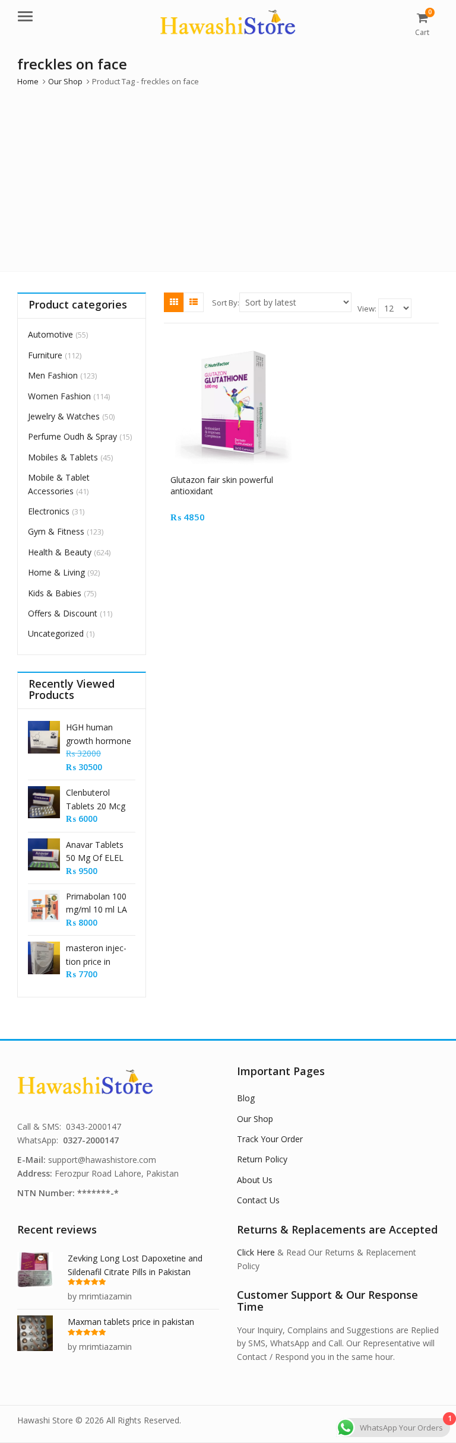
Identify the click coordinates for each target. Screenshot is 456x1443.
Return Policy (262, 1159)
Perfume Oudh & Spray (72, 436)
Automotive (50, 334)
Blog (246, 1098)
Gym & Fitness (56, 531)
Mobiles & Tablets (63, 457)
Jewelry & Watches (64, 416)
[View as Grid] (174, 302)
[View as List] (193, 302)
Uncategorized (56, 633)
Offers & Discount (62, 613)
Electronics (48, 511)
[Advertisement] (228, 176)
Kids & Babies (54, 593)
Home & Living (56, 572)
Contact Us (258, 1200)
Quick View (238, 480)
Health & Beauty (59, 552)
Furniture (45, 355)
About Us (255, 1179)
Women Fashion (59, 396)
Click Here (256, 1252)
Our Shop (255, 1118)
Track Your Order (270, 1139)
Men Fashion (53, 375)
